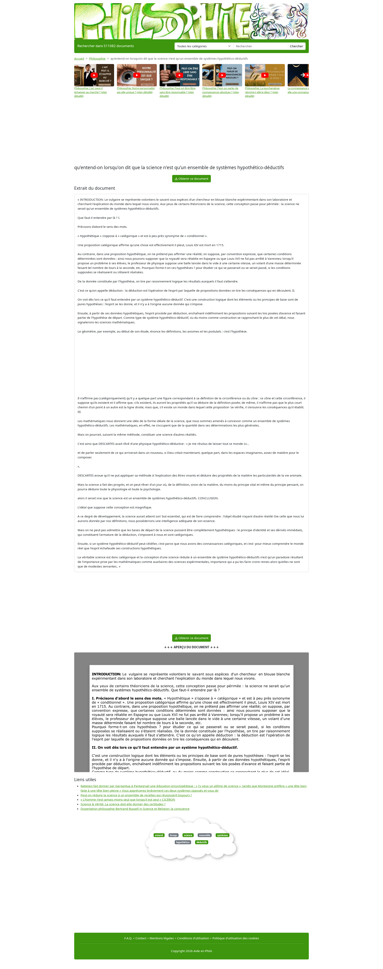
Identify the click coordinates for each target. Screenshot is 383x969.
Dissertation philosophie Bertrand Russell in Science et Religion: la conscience (135, 809)
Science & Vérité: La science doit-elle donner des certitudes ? (123, 804)
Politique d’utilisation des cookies (235, 938)
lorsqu (173, 835)
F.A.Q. (128, 938)
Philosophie (97, 58)
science (188, 835)
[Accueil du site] (191, 19)
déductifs (201, 842)
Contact (140, 938)
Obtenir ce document (193, 179)
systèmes (222, 835)
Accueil (79, 58)
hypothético (183, 842)
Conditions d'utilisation (193, 938)
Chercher (296, 46)
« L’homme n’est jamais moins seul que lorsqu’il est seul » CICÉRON (128, 799)
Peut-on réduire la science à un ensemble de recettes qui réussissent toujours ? (136, 795)
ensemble (204, 835)
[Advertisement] (191, 132)
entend (159, 835)
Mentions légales (162, 938)
